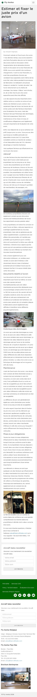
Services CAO (16, 583)
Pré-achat (5, 583)
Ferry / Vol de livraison (10, 587)
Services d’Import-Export (11, 591)
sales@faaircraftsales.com (18, 533)
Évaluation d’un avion (27, 587)
